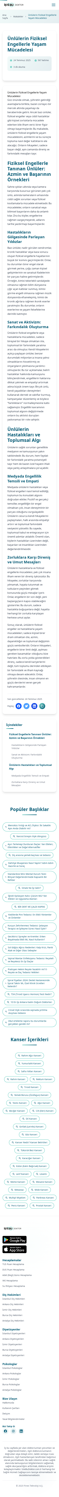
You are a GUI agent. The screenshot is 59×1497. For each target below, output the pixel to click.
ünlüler (47, 112)
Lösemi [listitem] (43, 1174)
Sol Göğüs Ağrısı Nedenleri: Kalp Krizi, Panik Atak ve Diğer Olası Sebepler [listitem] (30, 949)
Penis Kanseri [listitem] (18, 1205)
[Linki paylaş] (42, 706)
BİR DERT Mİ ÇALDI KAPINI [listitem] (31, 906)
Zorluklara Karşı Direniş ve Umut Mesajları (28, 784)
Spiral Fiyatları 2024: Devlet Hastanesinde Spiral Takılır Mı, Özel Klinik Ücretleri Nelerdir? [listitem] (29, 983)
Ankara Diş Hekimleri (13, 1304)
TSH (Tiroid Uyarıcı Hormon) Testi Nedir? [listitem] (31, 994)
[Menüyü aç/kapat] (54, 4)
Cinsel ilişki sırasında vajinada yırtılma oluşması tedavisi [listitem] (27, 1011)
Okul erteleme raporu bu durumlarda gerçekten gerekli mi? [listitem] (27, 1022)
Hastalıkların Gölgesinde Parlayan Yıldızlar (28, 747)
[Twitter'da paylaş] (26, 706)
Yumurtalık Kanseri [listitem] (31, 1063)
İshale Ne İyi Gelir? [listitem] (31, 887)
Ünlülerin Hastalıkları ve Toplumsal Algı (30, 766)
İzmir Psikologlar (10, 1379)
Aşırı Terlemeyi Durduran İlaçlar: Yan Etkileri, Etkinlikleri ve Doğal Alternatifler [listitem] (30, 846)
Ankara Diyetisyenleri (13, 1338)
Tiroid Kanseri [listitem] (31, 1087)
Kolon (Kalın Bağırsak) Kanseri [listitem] (31, 1166)
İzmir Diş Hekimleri (12, 1309)
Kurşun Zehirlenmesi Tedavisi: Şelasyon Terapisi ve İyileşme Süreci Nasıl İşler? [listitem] (28, 927)
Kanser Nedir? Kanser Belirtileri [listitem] (31, 1142)
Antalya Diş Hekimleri (13, 1320)
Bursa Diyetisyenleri (12, 1349)
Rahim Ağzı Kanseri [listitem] (31, 1055)
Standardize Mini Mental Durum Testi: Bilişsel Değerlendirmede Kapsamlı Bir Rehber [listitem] (27, 876)
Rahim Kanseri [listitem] (17, 1079)
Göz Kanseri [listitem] (31, 1134)
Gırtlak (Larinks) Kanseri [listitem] (31, 1126)
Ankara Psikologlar (11, 1373)
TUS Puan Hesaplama (13, 1264)
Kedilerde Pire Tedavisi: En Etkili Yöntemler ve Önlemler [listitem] (30, 916)
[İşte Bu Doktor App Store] (14, 1249)
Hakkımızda (8, 1402)
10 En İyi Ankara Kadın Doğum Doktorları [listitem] (31, 1002)
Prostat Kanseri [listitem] (43, 1205)
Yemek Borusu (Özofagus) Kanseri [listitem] (31, 1095)
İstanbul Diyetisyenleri (13, 1333)
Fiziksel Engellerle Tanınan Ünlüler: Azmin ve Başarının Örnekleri (30, 736)
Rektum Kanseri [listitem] (44, 1079)
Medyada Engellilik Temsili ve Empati (30, 775)
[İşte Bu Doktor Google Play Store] (14, 1240)
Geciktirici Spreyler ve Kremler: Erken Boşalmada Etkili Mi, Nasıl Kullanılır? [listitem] (27, 938)
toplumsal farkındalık (30, 524)
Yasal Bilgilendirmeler (13, 1419)
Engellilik (26, 407)
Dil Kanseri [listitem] (31, 1118)
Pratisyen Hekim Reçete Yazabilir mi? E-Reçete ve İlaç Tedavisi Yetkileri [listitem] (28, 971)
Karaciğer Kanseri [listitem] (31, 1158)
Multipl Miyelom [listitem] (17, 1197)
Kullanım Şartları (11, 1408)
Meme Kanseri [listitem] (17, 1181)
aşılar (27, 617)
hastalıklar (44, 116)
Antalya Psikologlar (12, 1389)
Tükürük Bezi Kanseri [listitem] (31, 1150)
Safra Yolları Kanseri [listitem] (31, 1071)
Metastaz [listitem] (19, 1189)
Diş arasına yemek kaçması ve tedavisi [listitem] (31, 855)
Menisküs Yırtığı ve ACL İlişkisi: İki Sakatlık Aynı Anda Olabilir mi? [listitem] (29, 827)
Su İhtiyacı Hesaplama (13, 1286)
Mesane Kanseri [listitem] (44, 1181)
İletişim (6, 1413)
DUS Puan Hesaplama (13, 1269)
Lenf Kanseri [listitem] (22, 1174)
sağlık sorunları (22, 199)
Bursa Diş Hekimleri (12, 1315)
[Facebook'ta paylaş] (19, 706)
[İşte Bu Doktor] (12, 1228)
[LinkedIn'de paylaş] (34, 706)
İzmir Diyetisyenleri (12, 1344)
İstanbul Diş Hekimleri (13, 1298)
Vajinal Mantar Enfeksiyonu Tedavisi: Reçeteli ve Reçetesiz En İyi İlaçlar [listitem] (31, 960)
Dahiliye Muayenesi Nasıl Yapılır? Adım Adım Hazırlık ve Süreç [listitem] (30, 864)
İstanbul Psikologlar (12, 1368)
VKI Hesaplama (10, 1280)
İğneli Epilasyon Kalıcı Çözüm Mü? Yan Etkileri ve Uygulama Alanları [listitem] (27, 897)
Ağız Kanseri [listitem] (44, 1102)
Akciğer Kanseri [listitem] (17, 1110)
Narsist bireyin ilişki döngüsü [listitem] (31, 836)
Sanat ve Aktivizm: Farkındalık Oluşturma (26, 756)
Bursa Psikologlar (11, 1384)
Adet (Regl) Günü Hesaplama (17, 1275)
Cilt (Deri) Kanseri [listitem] (45, 1110)
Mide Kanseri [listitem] (41, 1189)
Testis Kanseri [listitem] (20, 1102)
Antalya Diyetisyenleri (13, 1355)
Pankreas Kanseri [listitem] (45, 1197)
